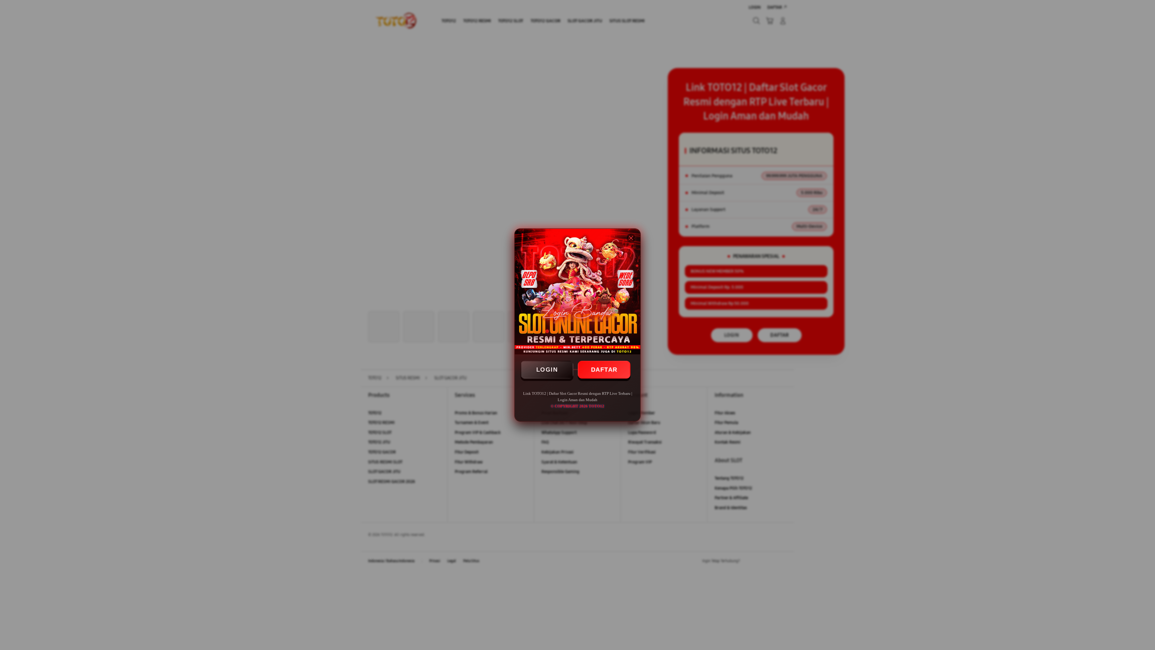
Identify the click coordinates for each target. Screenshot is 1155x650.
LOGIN (547, 369)
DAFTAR (604, 369)
